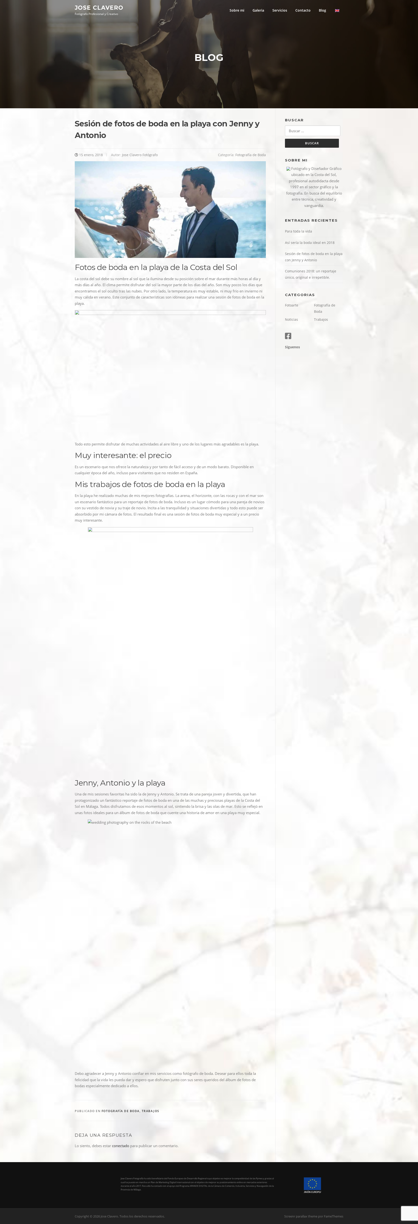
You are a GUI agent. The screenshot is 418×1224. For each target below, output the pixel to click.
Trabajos (150, 1111)
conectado (120, 1145)
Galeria (258, 10)
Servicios (279, 10)
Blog (322, 10)
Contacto (303, 10)
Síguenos (292, 347)
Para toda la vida (298, 231)
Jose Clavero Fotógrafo (140, 155)
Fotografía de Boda (250, 155)
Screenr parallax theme (300, 1216)
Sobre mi (237, 10)
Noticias (291, 319)
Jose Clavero (99, 7)
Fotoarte (291, 305)
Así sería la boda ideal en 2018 (310, 242)
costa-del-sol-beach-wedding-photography (339, 10)
